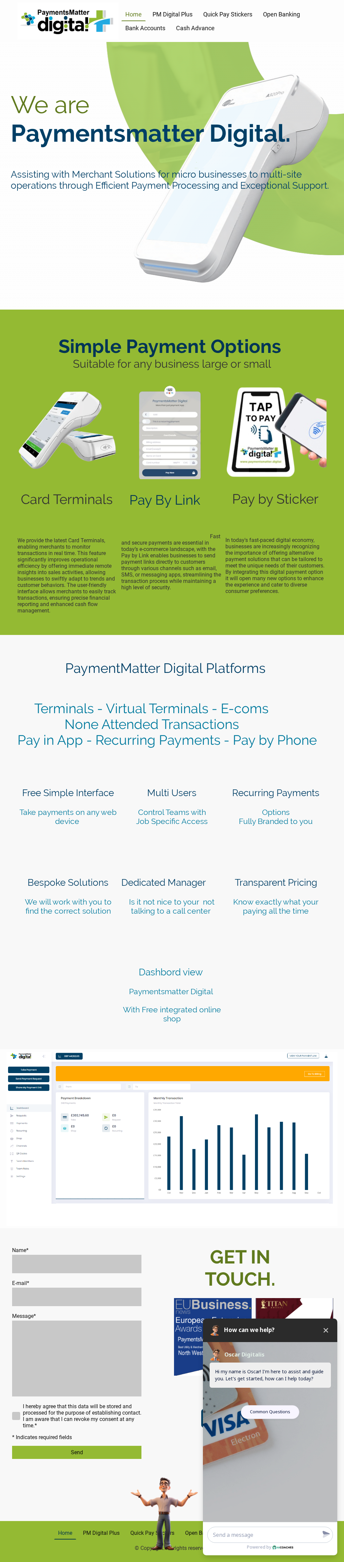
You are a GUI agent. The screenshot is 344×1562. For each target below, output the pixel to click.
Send (77, 1452)
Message (24, 1316)
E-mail (20, 1283)
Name (20, 1250)
